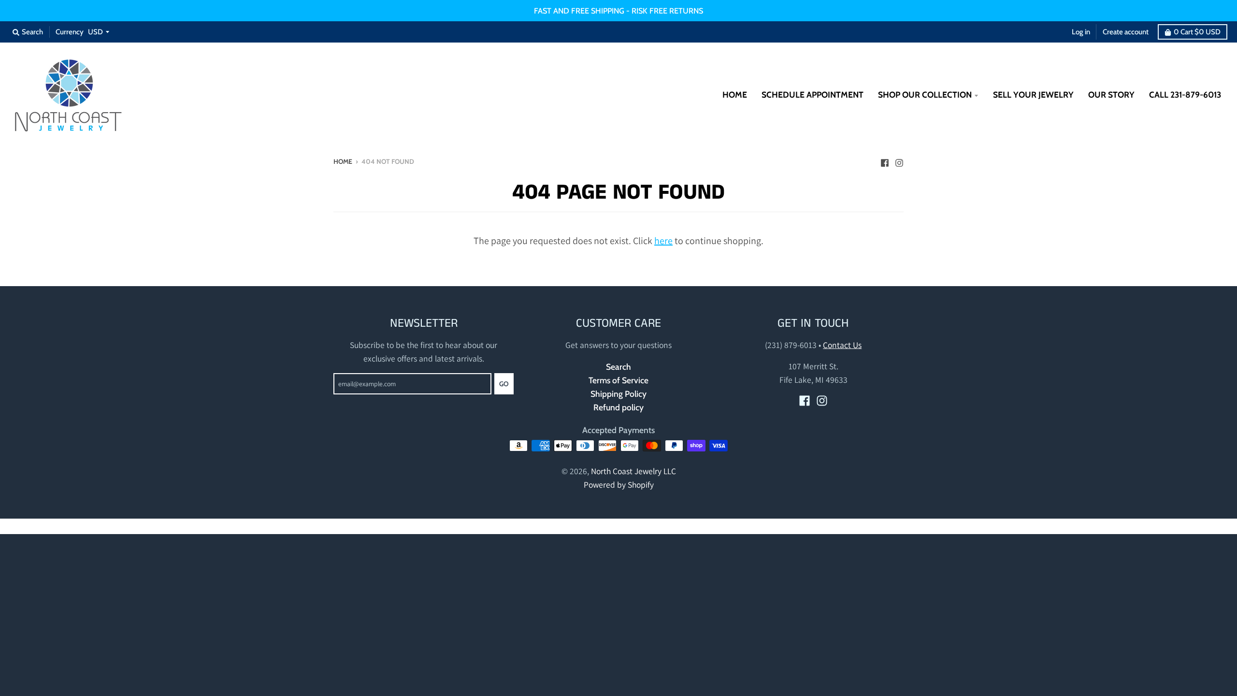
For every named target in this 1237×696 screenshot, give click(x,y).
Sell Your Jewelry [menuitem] (1033, 94)
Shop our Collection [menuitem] (925, 94)
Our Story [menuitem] (1111, 94)
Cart (1197, 32)
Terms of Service (618, 380)
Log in (1081, 32)
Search (618, 367)
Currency (70, 32)
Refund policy (618, 407)
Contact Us (842, 344)
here (663, 240)
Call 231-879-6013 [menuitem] (1185, 94)
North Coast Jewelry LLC (633, 471)
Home (342, 161)
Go (504, 384)
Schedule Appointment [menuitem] (812, 94)
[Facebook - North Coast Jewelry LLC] (884, 160)
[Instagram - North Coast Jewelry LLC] (899, 160)
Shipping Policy (618, 394)
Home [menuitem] (734, 94)
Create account (1126, 32)
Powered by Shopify (619, 484)
